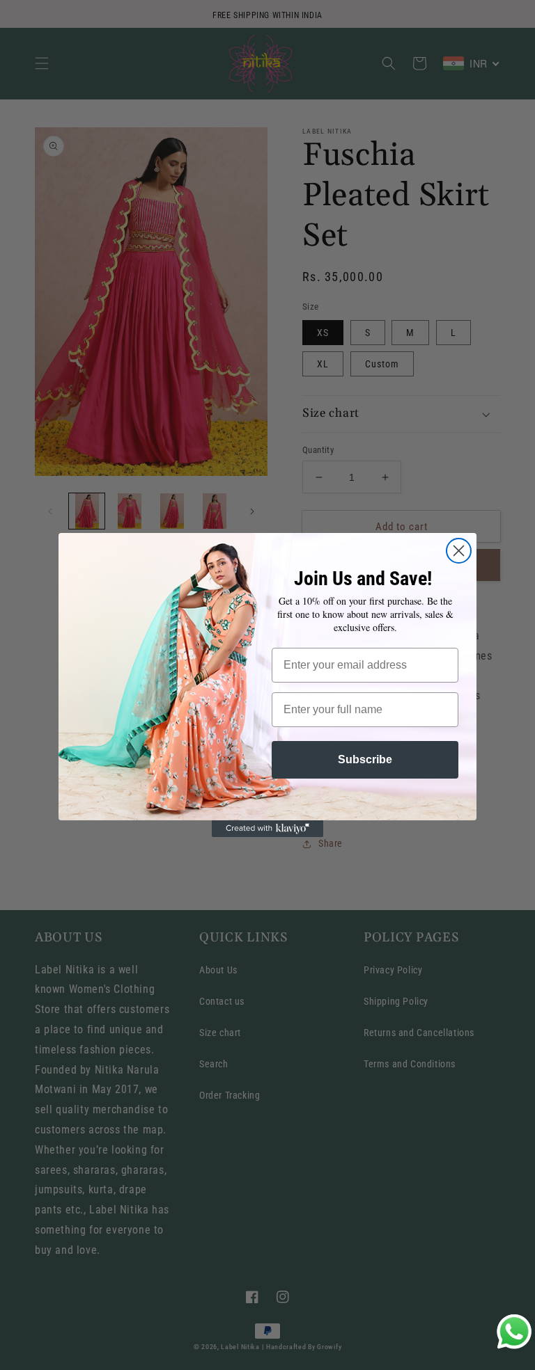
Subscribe (365, 759)
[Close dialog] (459, 551)
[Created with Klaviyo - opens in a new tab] (267, 828)
